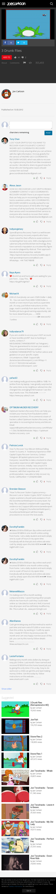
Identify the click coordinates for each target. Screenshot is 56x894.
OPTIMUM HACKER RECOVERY (24, 407)
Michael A (14, 293)
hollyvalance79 (17, 331)
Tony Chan (15, 139)
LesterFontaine (17, 656)
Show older (6, 688)
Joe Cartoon (18, 91)
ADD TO (6, 57)
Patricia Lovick (16, 445)
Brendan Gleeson (18, 489)
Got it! (29, 891)
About (4, 62)
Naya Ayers (15, 272)
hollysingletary (16, 229)
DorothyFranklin (17, 527)
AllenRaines (15, 621)
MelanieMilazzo (17, 591)
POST (48, 133)
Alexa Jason (15, 185)
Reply (48, 178)
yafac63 (13, 378)
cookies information (16, 886)
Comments (14, 62)
